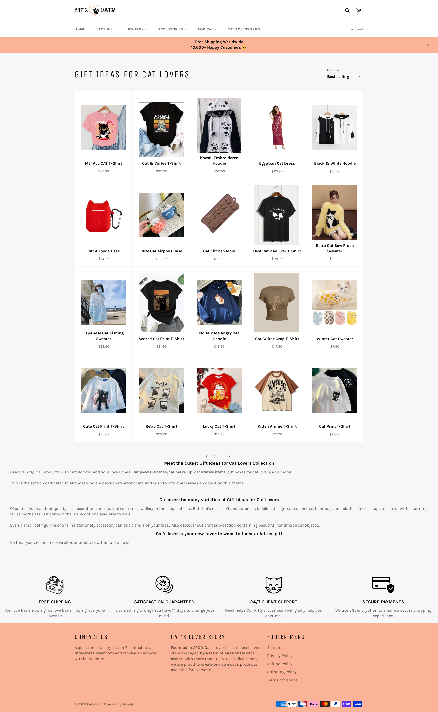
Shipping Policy (282, 671)
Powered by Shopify (118, 704)
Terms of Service (282, 680)
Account (357, 29)
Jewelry (136, 29)
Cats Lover (95, 704)
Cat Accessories (244, 29)
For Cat (206, 29)
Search (273, 647)
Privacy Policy (280, 655)
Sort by (333, 70)
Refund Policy (280, 663)
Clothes (105, 29)
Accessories (171, 29)
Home (80, 29)
